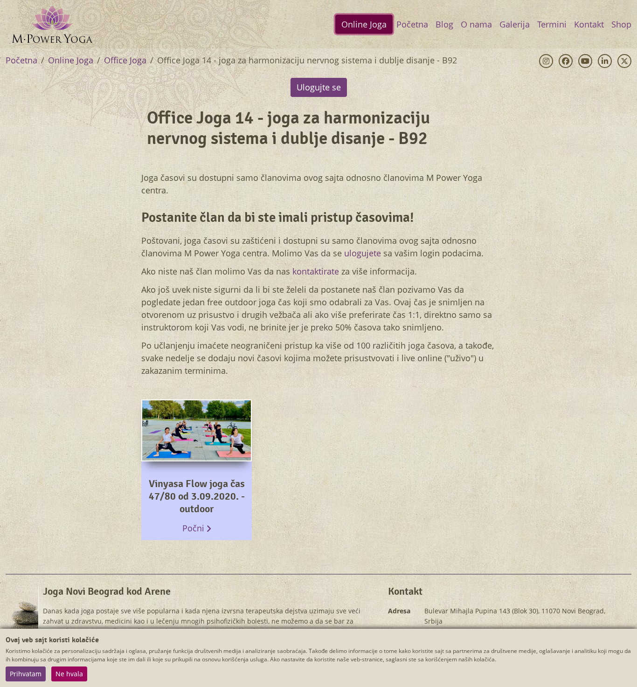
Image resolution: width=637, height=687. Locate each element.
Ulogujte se (319, 87)
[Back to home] (52, 24)
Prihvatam (26, 673)
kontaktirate (315, 271)
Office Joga (125, 60)
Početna (21, 60)
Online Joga (70, 60)
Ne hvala (69, 673)
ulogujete (362, 253)
